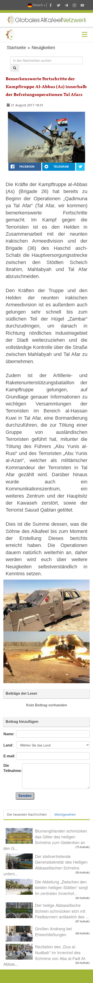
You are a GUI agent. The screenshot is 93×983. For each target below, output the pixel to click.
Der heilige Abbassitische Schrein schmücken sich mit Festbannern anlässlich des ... (62, 910)
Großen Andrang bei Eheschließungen (53, 931)
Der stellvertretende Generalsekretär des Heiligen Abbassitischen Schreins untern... (45, 864)
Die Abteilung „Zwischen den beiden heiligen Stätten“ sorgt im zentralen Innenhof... (61, 887)
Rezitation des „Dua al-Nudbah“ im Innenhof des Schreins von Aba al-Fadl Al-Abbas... (44, 955)
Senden (25, 796)
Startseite (16, 47)
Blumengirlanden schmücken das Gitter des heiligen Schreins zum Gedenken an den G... (45, 839)
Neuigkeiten (43, 47)
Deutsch (38, 5)
